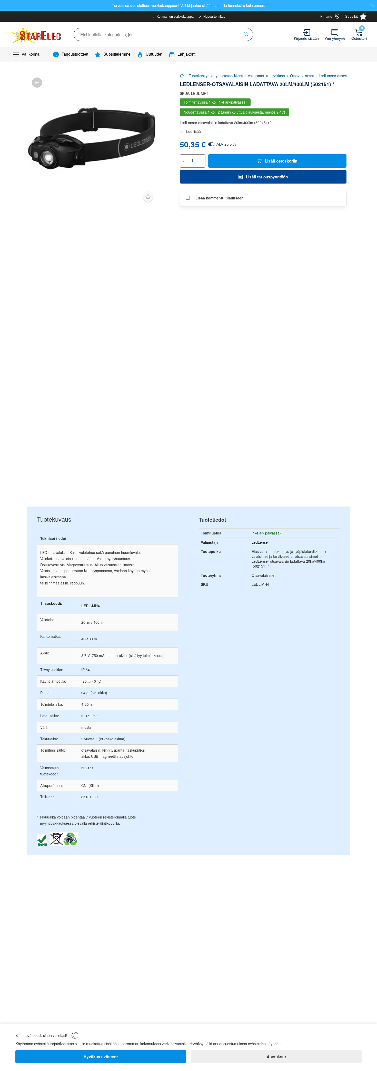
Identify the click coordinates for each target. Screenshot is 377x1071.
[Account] (306, 32)
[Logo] (36, 34)
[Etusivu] (182, 76)
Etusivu (257, 551)
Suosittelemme (117, 54)
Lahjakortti (186, 54)
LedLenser (260, 542)
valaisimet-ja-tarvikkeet (270, 556)
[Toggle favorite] (148, 196)
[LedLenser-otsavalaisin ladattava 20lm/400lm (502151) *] (92, 137)
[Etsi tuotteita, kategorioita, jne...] (246, 34)
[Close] (372, 5)
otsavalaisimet (306, 556)
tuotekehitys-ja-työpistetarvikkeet (296, 551)
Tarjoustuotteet (75, 54)
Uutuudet (154, 54)
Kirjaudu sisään (306, 38)
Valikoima (30, 54)
